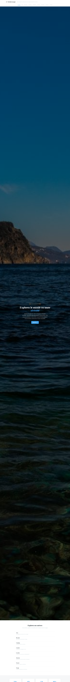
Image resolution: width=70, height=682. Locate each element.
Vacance (47, 4)
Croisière (34, 4)
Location (38, 4)
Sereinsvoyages (11, 2)
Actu (22, 4)
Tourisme (42, 4)
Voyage (51, 4)
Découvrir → (35, 322)
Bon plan (25, 4)
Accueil (19, 4)
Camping (30, 4)
